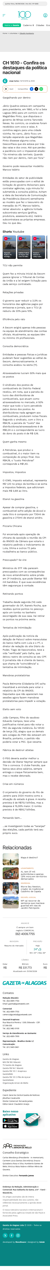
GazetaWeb (8, 1074)
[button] (45, 15)
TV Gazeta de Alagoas (12, 1065)
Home (5, 33)
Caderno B (28, 25)
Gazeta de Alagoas (11, 1059)
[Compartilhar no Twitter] (36, 89)
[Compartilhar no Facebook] (31, 89)
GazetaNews (8, 1080)
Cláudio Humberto (27, 33)
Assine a (12, 25)
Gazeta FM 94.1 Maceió (13, 1068)
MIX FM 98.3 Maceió (11, 1062)
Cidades (40, 25)
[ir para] (32, 1119)
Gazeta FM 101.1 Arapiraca (15, 1071)
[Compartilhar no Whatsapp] (41, 89)
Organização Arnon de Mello (15, 1083)
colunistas (13, 33)
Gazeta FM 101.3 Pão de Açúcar (17, 1077)
